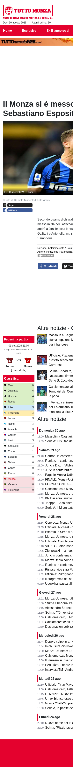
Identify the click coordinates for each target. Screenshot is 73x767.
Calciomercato (56, 248)
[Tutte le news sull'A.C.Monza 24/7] (28, 12)
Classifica (11, 378)
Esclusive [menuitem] (29, 30)
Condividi (50, 266)
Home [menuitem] (7, 30)
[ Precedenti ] (18, 370)
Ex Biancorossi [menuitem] (58, 30)
